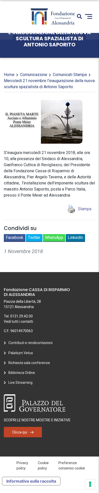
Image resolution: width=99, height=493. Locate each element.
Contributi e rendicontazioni (30, 343)
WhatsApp (54, 237)
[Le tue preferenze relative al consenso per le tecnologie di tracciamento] (90, 484)
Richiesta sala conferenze (29, 363)
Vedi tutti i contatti (18, 321)
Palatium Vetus (20, 353)
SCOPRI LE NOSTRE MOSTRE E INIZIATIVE (37, 420)
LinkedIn (75, 237)
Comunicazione (33, 74)
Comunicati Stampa (70, 74)
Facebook (14, 237)
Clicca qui (19, 432)
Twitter (34, 237)
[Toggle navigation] (89, 16)
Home (9, 74)
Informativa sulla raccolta (31, 481)
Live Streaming (20, 383)
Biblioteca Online (21, 373)
